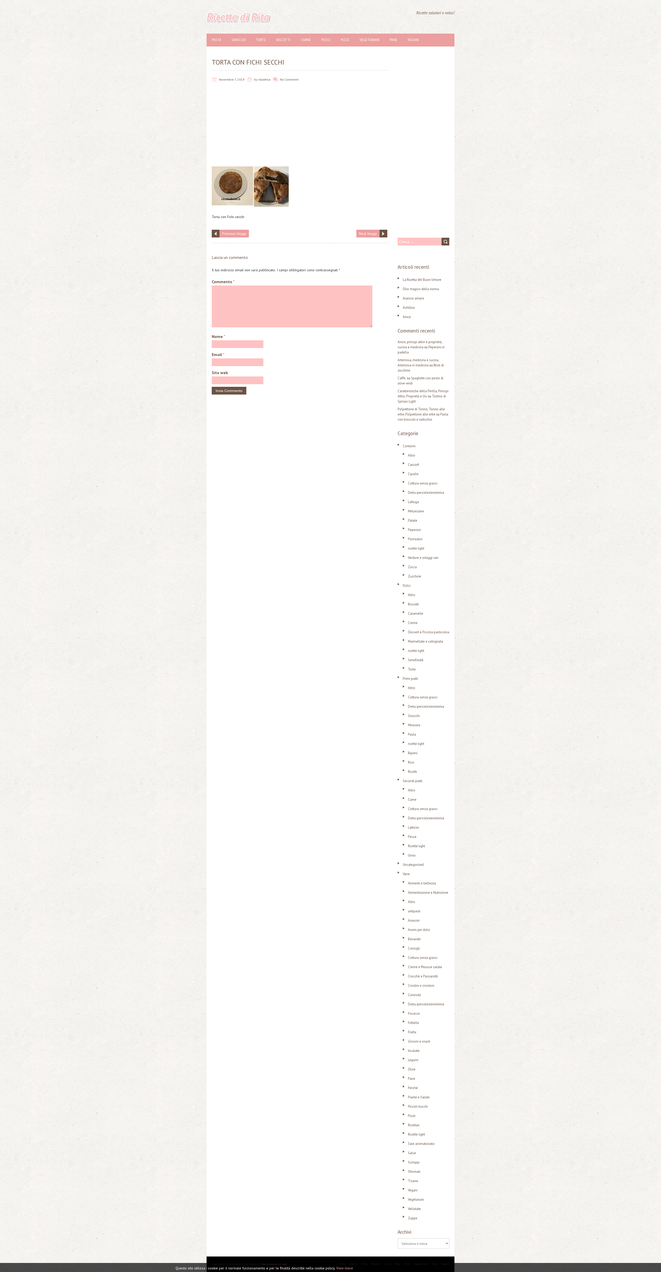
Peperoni (414, 530)
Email (218, 354)
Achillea (409, 307)
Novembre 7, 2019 (232, 79)
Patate (412, 520)
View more (344, 1268)
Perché (413, 1088)
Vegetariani (369, 40)
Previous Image (234, 233)
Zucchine (414, 576)
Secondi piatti (412, 781)
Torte (261, 40)
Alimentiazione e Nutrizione (428, 892)
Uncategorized (413, 864)
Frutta (412, 1032)
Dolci (407, 585)
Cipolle (413, 474)
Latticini (413, 827)
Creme (413, 623)
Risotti (412, 771)
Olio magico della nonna (421, 289)
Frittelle (413, 1023)
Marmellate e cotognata (425, 641)
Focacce (414, 1013)
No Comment (289, 79)
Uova (411, 855)
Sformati (414, 1171)
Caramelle (415, 613)
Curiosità (414, 995)
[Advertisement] (299, 128)
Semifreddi (415, 660)
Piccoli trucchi (418, 1106)
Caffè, (402, 378)
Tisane (413, 1181)
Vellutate (414, 1209)
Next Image (368, 233)
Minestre (414, 725)
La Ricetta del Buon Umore (422, 279)
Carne (306, 40)
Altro (411, 455)
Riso (411, 762)
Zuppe (412, 1218)
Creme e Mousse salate (425, 967)
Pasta (216, 40)
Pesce (325, 40)
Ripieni (413, 753)
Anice (407, 317)
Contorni (409, 446)
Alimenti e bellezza (422, 883)
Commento (223, 281)
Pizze (345, 40)
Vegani (413, 40)
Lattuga (413, 502)
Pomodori (415, 539)
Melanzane (416, 511)
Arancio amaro (413, 298)
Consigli (414, 948)
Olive (411, 1069)
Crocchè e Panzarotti (423, 976)
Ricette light (416, 846)
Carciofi (413, 464)
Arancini (414, 920)
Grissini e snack (419, 1041)
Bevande (414, 939)
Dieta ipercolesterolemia (426, 492)
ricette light (416, 548)
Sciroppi (414, 1162)
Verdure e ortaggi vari (423, 558)
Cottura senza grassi (422, 483)
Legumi (413, 1060)
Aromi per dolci (419, 930)
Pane (393, 40)
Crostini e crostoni (421, 985)
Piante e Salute (419, 1097)
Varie (406, 874)
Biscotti (283, 40)
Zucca (412, 567)
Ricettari (414, 1125)
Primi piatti (410, 678)
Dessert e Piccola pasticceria (428, 632)
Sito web (220, 372)
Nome (218, 336)
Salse (412, 1153)
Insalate (414, 1051)
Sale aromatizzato (421, 1144)
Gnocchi (239, 40)
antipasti (414, 911)
